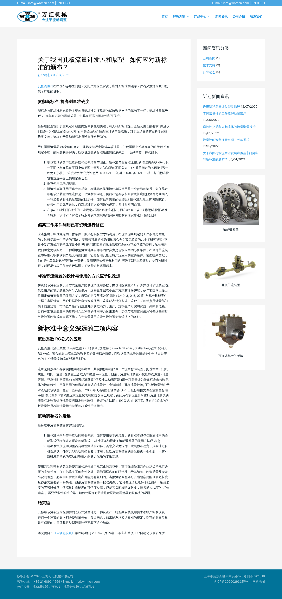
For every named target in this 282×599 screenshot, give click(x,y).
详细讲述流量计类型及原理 (221, 107)
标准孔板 (88, 587)
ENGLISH (63, 3)
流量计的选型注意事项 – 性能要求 (226, 140)
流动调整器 (40, 587)
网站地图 (258, 581)
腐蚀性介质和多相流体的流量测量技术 (229, 127)
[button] (187, 16)
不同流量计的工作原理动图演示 (224, 114)
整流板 (55, 587)
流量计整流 (71, 587)
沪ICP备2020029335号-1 (231, 581)
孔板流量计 (45, 86)
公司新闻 (209, 58)
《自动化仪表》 (64, 533)
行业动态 (44, 75)
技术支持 (209, 65)
